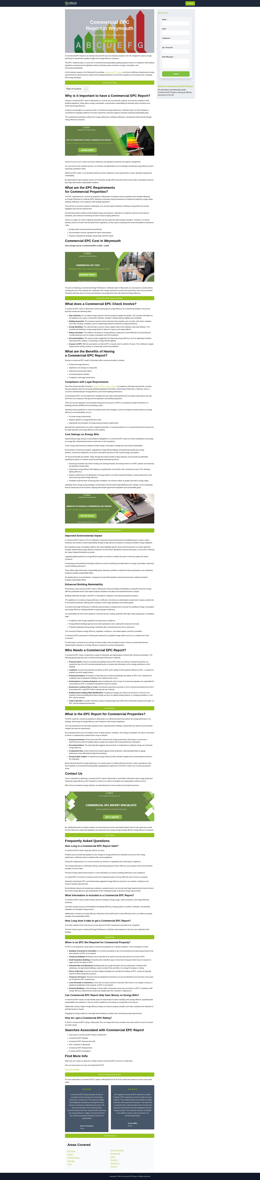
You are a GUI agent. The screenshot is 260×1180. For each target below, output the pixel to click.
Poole (69, 1164)
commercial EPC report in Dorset (105, 386)
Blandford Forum (73, 1158)
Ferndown (114, 1160)
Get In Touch (109, 835)
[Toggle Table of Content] (84, 89)
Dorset (112, 1157)
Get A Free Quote (110, 1136)
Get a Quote (108, 41)
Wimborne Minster (117, 1150)
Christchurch (115, 1163)
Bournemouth (115, 1154)
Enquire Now (109, 937)
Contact (190, 3)
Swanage (70, 1161)
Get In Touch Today (109, 82)
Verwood (113, 1167)
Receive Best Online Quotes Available (110, 298)
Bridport (70, 1154)
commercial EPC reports (113, 72)
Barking (76, 1069)
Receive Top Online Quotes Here (109, 530)
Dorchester (69, 1069)
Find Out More (110, 708)
